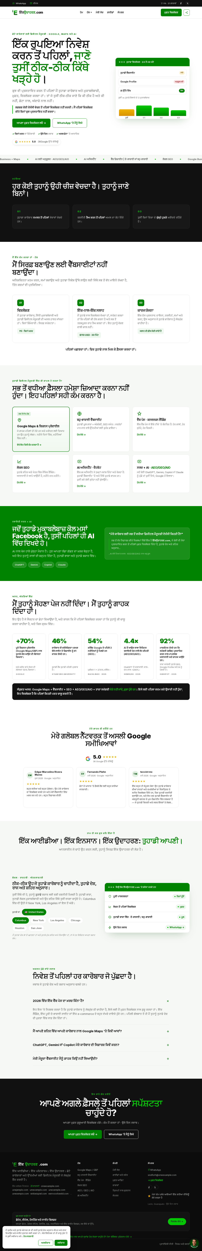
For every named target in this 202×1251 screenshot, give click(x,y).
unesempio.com (20, 1193)
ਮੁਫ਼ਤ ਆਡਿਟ (118, 1180)
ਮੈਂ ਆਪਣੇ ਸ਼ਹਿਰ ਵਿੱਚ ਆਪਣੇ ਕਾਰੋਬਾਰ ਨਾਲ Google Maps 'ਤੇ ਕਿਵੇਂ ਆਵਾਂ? (77, 1031)
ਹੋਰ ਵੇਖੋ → (81, 434)
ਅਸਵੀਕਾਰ (45, 1242)
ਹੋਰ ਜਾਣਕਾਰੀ (28, 1236)
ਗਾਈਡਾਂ (110, 12)
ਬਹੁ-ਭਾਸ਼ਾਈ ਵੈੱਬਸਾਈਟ (86, 1175)
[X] (187, 3)
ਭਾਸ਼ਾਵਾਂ (116, 1185)
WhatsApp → (176, 927)
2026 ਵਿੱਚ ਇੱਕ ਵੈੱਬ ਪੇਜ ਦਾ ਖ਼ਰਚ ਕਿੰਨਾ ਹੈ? (58, 1001)
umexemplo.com (38, 1189)
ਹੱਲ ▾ (89, 12)
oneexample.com (50, 1186)
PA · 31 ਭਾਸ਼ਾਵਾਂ (169, 3)
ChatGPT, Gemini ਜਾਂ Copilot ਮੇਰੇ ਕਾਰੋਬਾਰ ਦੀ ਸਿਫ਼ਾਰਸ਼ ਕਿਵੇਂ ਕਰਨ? (76, 1045)
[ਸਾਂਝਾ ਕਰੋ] (187, 12)
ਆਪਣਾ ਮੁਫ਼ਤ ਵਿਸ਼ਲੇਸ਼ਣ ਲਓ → (31, 122)
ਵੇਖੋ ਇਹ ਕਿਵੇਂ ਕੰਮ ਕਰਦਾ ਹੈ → (29, 444)
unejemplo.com (20, 1189)
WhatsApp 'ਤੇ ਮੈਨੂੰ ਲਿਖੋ (69, 122)
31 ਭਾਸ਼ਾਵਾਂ (34, 1186)
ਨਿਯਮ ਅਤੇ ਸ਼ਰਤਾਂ (182, 1244)
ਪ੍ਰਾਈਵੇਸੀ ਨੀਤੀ (166, 1244)
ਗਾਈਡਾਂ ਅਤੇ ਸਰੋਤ (120, 1175)
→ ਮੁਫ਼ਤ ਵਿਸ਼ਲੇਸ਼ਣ (155, 1180)
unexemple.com (57, 1189)
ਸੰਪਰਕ (121, 12)
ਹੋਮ (81, 12)
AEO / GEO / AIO (85, 1190)
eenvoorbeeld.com (58, 1193)
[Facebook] (181, 3)
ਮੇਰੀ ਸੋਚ (99, 12)
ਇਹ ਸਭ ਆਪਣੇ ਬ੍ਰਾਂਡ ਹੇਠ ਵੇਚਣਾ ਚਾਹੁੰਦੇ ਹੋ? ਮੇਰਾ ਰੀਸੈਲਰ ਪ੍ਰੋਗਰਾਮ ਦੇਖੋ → (101, 1236)
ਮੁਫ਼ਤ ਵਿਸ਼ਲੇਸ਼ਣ (171, 12)
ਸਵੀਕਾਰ (61, 1242)
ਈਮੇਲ (35, 3)
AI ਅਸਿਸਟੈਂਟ (82, 1195)
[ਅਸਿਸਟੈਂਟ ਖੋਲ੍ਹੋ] (194, 1243)
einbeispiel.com (38, 1193)
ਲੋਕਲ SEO (82, 1185)
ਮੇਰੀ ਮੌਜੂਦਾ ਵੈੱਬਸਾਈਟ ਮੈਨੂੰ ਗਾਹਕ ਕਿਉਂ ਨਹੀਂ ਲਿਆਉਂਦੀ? (65, 1059)
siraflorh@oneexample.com (162, 1175)
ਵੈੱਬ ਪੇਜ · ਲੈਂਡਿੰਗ (84, 1180)
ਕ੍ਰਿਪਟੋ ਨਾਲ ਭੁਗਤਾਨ (122, 1190)
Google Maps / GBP (87, 1170)
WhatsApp (21, 3)
